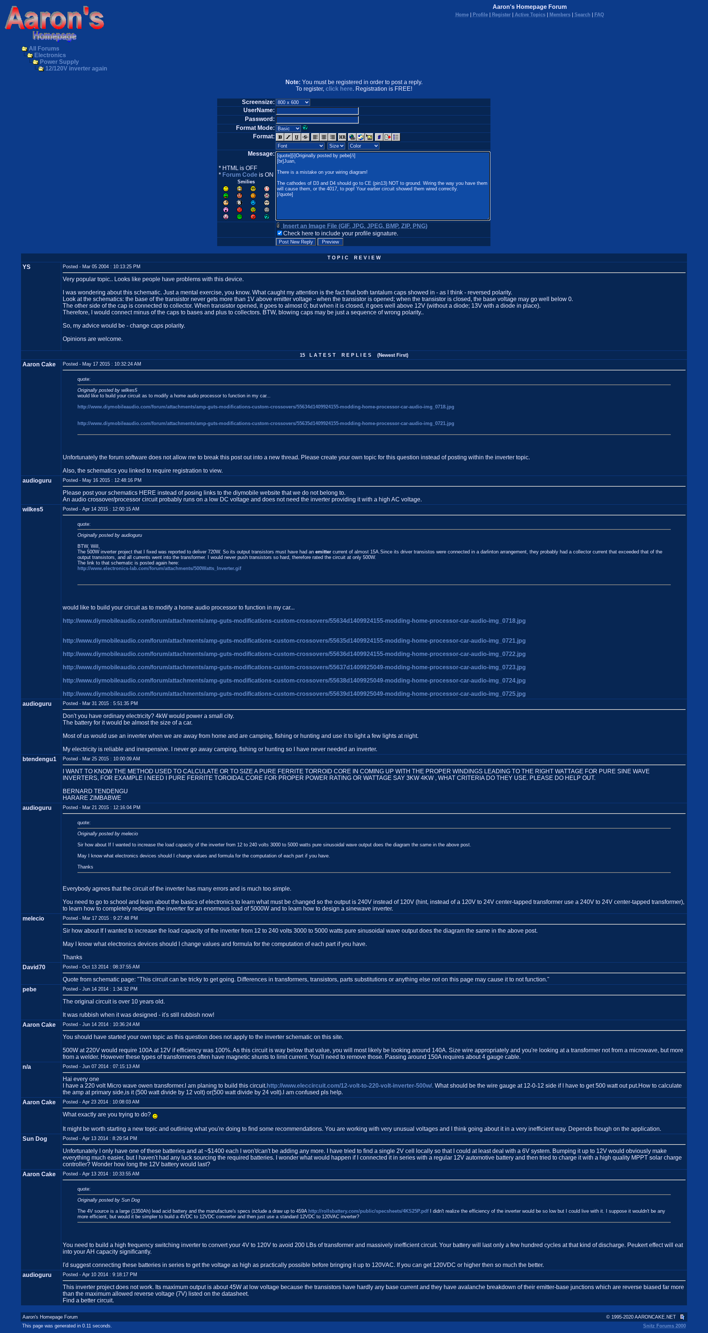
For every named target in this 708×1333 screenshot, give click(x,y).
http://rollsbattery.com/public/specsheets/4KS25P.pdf (368, 1211)
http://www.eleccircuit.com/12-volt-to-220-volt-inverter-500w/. (350, 1085)
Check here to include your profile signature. (340, 233)
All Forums (44, 48)
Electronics (50, 55)
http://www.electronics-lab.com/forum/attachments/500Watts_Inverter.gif (159, 568)
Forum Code (239, 175)
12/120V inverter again (76, 68)
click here (339, 89)
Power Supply (59, 62)
